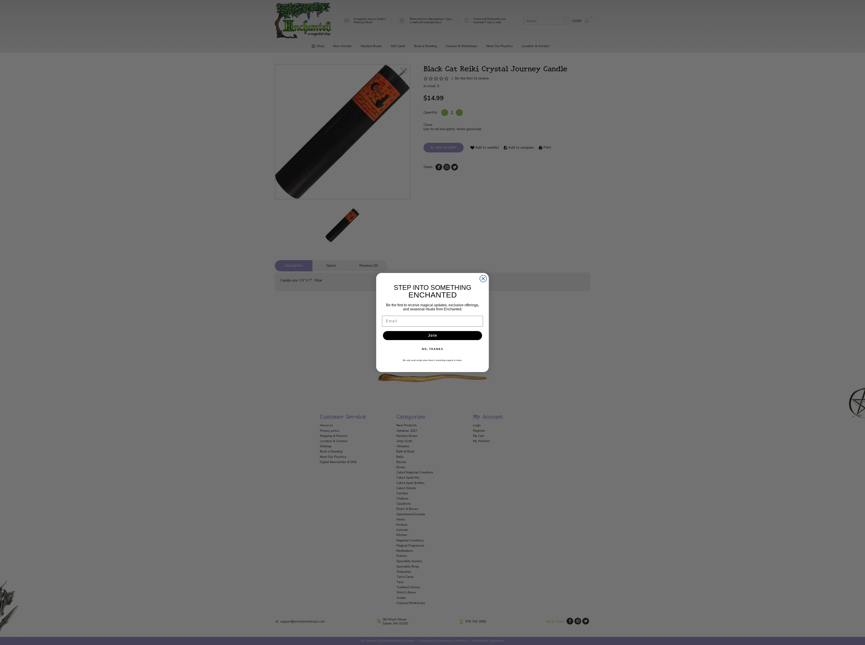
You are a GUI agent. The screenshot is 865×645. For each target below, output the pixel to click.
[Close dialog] (483, 278)
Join (432, 335)
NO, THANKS (432, 349)
